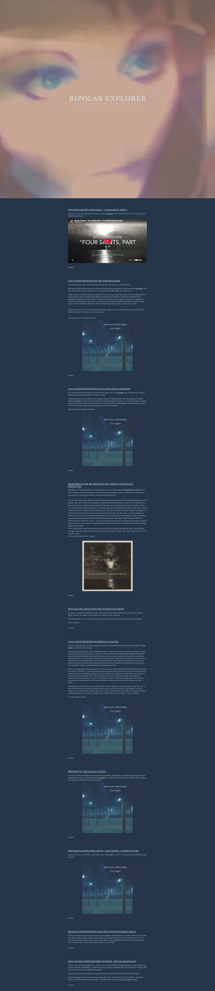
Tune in (143, 778)
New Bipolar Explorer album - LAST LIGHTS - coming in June (103, 851)
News (104, 104)
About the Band (80, 104)
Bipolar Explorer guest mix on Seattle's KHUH (96, 609)
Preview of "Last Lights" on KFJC (87, 771)
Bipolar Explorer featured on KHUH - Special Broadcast (102, 961)
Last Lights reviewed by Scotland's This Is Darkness (99, 389)
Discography (120, 104)
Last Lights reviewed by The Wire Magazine (94, 281)
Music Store (94, 104)
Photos (138, 104)
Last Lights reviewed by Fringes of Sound (93, 642)
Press (110, 104)
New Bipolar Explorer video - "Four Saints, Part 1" (97, 210)
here (118, 615)
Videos (130, 104)
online (117, 291)
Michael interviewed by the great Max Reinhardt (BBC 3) (102, 931)
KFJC (137, 775)
